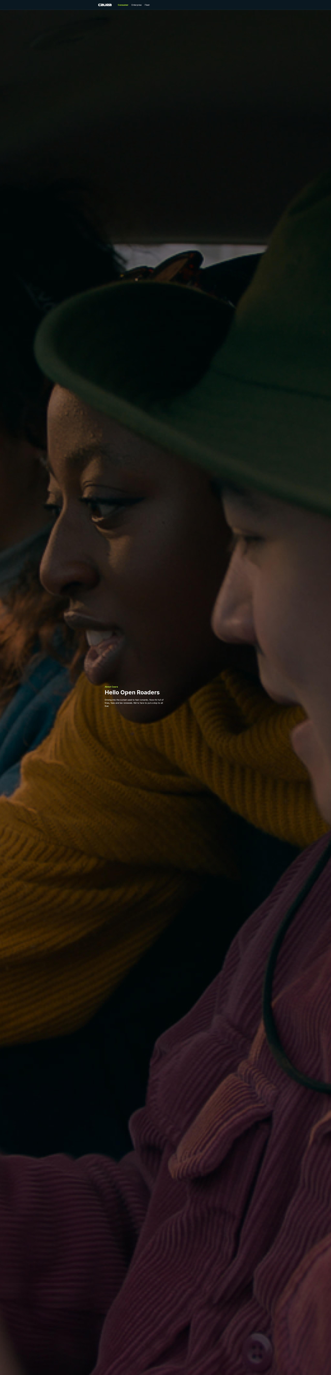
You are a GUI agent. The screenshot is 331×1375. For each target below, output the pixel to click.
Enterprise (136, 5)
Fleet (147, 5)
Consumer (123, 5)
